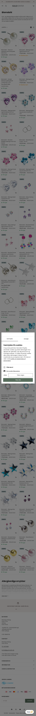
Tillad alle (18, 380)
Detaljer (26, 339)
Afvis (5, 375)
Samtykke (10, 339)
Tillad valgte (20, 375)
